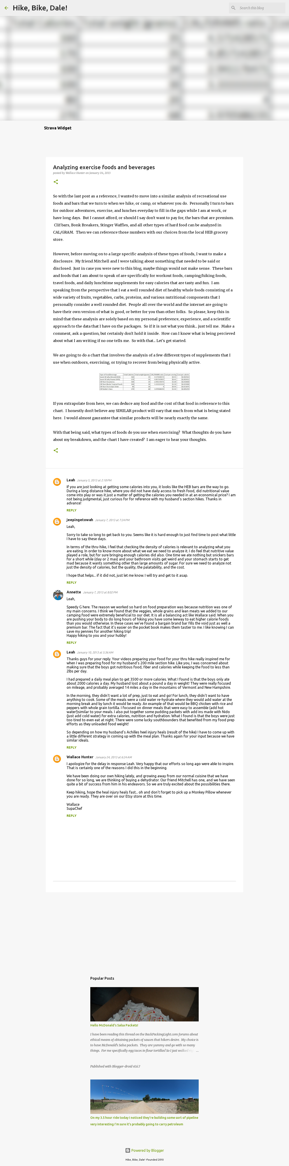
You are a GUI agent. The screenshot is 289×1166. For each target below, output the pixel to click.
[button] (55, 182)
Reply (72, 510)
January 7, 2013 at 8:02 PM (100, 592)
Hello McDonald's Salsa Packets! (114, 1025)
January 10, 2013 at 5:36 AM (95, 652)
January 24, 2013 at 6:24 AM (113, 757)
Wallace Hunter (80, 757)
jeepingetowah (80, 520)
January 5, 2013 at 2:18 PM (94, 480)
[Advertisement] (144, 930)
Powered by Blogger (147, 1150)
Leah (71, 480)
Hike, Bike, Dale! (40, 8)
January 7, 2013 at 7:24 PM (112, 520)
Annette (74, 592)
